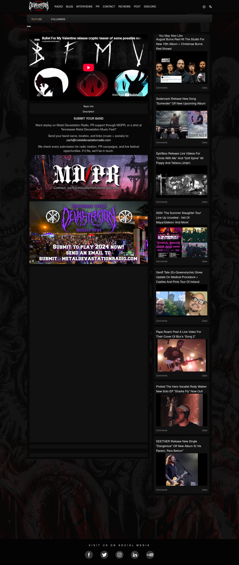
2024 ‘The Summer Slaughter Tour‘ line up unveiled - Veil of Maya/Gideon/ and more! (178, 217)
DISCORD (150, 6)
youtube (36, 19)
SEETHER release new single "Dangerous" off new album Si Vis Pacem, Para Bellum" (178, 446)
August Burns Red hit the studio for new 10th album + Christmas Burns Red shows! (180, 44)
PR (98, 6)
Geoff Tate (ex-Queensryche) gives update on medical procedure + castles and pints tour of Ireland (179, 277)
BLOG (69, 6)
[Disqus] (88, 312)
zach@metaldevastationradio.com (88, 140)
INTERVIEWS (84, 6)
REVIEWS (124, 6)
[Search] (210, 6)
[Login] (204, 6)
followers (58, 19)
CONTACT (109, 6)
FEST (137, 6)
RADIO (58, 6)
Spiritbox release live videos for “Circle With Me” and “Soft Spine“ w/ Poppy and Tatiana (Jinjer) (180, 158)
